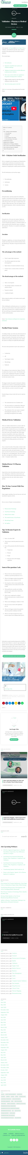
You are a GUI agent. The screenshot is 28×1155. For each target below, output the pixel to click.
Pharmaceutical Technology (10, 508)
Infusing (3, 1103)
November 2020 (5, 1067)
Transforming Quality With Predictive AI (13, 869)
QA (13, 1110)
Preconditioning (8, 133)
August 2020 (4, 1075)
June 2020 (3, 1080)
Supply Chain (15, 966)
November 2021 (5, 1042)
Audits (14, 976)
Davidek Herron (5, 1101)
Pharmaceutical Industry (9, 696)
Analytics (14, 953)
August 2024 (4, 1015)
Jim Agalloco (7, 523)
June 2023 (3, 1025)
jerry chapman (11, 1103)
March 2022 (4, 1035)
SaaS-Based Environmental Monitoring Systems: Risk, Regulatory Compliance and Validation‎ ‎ (14, 864)
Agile (2, 1094)
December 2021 (5, 1040)
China (12, 1096)
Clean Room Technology (10, 511)
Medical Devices (6, 698)
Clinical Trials (15, 988)
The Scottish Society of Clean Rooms (12, 517)
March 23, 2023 (18, 822)
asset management (10, 1094)
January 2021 (4, 1062)
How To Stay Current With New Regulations (12, 145)
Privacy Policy (19, 1133)
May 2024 (3, 1022)
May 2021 (3, 1055)
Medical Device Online (9, 514)
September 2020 (5, 1072)
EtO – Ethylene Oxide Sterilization (10, 131)
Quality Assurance (8, 754)
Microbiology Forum (9, 520)
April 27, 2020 (19, 27)
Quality (14, 18)
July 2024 (3, 1017)
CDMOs (8, 1096)
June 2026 (3, 1002)
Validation (21, 695)
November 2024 (5, 1010)
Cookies (11, 1133)
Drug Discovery (16, 986)
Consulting (22, 1096)
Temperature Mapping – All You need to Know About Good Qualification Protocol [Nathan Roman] (14, 819)
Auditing (19, 1094)
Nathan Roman (7, 785)
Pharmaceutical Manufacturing (10, 1108)
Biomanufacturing (16, 993)
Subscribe (20, 5)
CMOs (16, 1096)
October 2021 (4, 1045)
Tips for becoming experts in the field (12, 84)
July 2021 (3, 1052)
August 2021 (4, 1050)
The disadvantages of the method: (11, 139)
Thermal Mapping (16, 991)
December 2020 (5, 1065)
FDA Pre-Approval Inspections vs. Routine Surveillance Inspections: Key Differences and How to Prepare (14, 852)
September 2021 (5, 1047)
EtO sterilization (8, 63)
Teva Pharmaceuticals (7, 1117)
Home (5, 1133)
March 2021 (4, 1060)
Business (14, 971)
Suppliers (12, 1113)
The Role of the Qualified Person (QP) (13, 935)
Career (14, 978)
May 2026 (3, 1004)
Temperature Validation (7, 1115)
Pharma (10, 695)
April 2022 (3, 1032)
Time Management (17, 973)
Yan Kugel (10, 48)
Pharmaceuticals (6, 1110)
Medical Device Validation (9, 142)
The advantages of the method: (11, 137)
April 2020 (3, 1085)
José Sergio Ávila (10, 27)
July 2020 (3, 1077)
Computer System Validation (19, 981)
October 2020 (4, 1070)
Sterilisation (21, 696)
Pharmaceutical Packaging (18, 958)
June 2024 (3, 1020)
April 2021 (3, 1057)
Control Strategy (6, 1099)
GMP (12, 1101)
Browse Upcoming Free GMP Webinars (14, 656)
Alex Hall (6, 938)
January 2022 (4, 1037)
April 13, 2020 (14, 938)
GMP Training (18, 1101)
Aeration (7, 136)
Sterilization (8, 134)
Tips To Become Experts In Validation (11, 147)
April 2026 (3, 1007)
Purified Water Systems (8, 140)
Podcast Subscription (18, 1135)
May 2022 (3, 1030)
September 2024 (5, 1012)
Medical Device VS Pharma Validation (11, 143)
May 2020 (3, 1082)
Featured (5, 813)
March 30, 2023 (18, 785)
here (5, 89)
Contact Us (6, 1135)
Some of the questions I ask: (9, 148)
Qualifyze (17, 1110)
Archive (14, 739)
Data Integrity (15, 983)
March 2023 (4, 1027)
